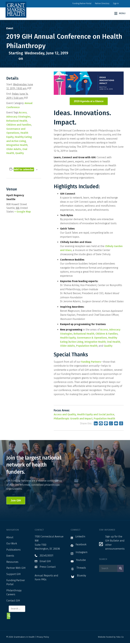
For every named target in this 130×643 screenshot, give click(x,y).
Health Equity (68, 337)
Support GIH (13, 574)
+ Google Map (22, 211)
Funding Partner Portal (81, 3)
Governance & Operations (92, 337)
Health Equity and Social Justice (95, 414)
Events (10, 555)
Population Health (87, 345)
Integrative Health (17, 145)
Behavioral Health (16, 120)
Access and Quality (65, 414)
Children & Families (106, 333)
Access (23, 112)
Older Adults (13, 149)
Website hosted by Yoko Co (111, 637)
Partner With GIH (16, 567)
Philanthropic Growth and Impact (73, 418)
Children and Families (18, 124)
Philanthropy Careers (13, 592)
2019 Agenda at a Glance (89, 101)
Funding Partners (91, 361)
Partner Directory (102, 3)
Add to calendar (24, 169)
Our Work (11, 543)
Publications (13, 549)
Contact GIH (13, 600)
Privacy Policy (43, 637)
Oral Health (113, 341)
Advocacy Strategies (18, 116)
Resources (12, 561)
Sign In (116, 3)
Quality (19, 153)
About (9, 537)
